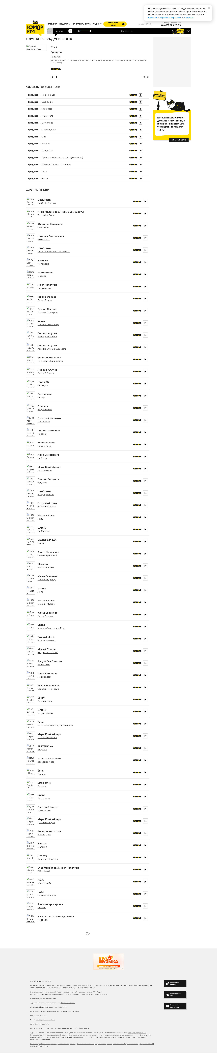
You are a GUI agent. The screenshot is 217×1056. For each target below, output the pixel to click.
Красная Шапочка (48, 859)
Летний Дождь (46, 373)
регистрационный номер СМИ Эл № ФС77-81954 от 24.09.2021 (84, 985)
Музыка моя (44, 810)
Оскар (41, 397)
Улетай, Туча (44, 834)
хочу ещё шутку (179, 140)
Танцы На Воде (46, 215)
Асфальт (42, 749)
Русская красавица (48, 324)
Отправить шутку (82, 24)
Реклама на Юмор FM (38, 1046)
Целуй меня (44, 288)
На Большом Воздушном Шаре (55, 725)
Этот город (44, 798)
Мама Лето (44, 421)
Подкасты (64, 24)
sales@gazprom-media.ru (45, 1020)
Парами (42, 434)
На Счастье (44, 531)
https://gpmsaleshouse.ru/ (39, 1024)
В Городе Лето (46, 494)
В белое (42, 276)
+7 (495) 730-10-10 (60, 1007)
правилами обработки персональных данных (171, 17)
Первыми (43, 920)
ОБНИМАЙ (44, 871)
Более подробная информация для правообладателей (52, 1044)
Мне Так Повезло (47, 737)
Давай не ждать (46, 822)
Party (40, 519)
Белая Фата (44, 664)
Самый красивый (47, 555)
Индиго (42, 543)
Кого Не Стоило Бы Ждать (52, 349)
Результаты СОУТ (146, 1044)
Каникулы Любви (47, 336)
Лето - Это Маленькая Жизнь (54, 251)
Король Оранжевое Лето (51, 628)
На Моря (42, 458)
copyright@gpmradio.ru (137, 1033)
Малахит (42, 847)
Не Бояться (44, 239)
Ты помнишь (45, 470)
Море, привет (45, 713)
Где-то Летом (45, 300)
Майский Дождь (47, 579)
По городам (44, 677)
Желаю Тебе (44, 883)
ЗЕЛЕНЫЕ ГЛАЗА (47, 506)
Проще (42, 774)
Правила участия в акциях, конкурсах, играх (94, 1044)
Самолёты (43, 227)
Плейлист (53, 24)
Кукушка (42, 482)
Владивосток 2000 (48, 652)
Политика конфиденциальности (125, 1044)
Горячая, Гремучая (48, 312)
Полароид (43, 264)
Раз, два (42, 786)
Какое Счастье (46, 567)
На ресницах (45, 409)
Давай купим (45, 701)
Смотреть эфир (113, 24)
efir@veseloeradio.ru (68, 1003)
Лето (40, 592)
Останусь (43, 385)
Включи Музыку (46, 604)
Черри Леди (44, 446)
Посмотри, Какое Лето (50, 361)
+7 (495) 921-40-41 (40, 1016)
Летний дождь (46, 616)
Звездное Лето (46, 762)
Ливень (42, 907)
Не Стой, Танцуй (47, 203)
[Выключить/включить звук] (78, 31)
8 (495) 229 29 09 (171, 25)
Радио (96, 24)
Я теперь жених (46, 640)
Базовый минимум (48, 689)
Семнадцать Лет (47, 895)
